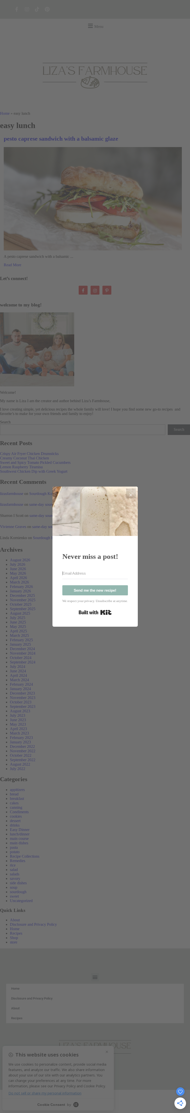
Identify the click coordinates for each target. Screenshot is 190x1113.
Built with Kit (95, 612)
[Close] (131, 493)
